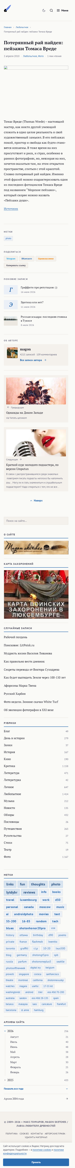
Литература (11, 773)
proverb (10, 974)
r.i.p (36, 948)
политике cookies (41, 1149)
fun (22, 884)
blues (10, 928)
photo (8, 238)
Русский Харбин (15, 694)
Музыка (9, 801)
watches (10, 986)
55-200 (11, 921)
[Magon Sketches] (7, 8)
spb (56, 955)
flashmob (37, 941)
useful (35, 986)
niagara (23, 986)
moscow (45, 907)
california (37, 980)
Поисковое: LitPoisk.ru (19, 645)
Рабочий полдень (15, 637)
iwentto (52, 941)
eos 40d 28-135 (40, 998)
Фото (41, 56)
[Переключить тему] (44, 10)
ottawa (24, 935)
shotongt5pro (40, 955)
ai (7, 914)
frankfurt (61, 1004)
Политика (12, 1133)
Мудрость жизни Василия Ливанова (28, 653)
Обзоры (9, 815)
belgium (50, 967)
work (45, 900)
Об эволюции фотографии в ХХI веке (29, 710)
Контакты (37, 1133)
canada (29, 907)
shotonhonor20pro (32, 928)
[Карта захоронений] (36, 594)
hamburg (38, 1010)
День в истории (14, 738)
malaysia (23, 1004)
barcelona (11, 1010)
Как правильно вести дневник (24, 661)
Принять (36, 1162)
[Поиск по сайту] (51, 10)
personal (12, 907)
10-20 (46, 948)
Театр (7, 849)
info (44, 892)
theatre (9, 980)
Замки (8, 745)
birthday (38, 935)
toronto (10, 948)
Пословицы (11, 822)
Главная (8, 27)
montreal (23, 980)
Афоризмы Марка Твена (20, 685)
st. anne (25, 1010)
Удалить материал (36, 1137)
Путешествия (13, 829)
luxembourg (28, 900)
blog (8, 955)
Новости (9, 808)
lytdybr (11, 892)
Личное (9, 787)
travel (10, 900)
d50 (58, 900)
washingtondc (13, 992)
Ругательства (13, 836)
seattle (60, 961)
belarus (9, 1004)
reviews (29, 892)
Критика (9, 766)
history (10, 935)
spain (56, 998)
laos (34, 1004)
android (29, 992)
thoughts (38, 884)
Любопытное (22, 27)
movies (44, 914)
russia (9, 961)
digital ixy (35, 967)
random (41, 921)
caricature (47, 1004)
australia (10, 998)
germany (22, 955)
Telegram (10, 258)
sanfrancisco (52, 974)
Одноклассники (46, 258)
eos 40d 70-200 (56, 992)
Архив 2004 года (14, 1098)
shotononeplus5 (41, 961)
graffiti (24, 948)
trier (40, 992)
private (10, 941)
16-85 (26, 921)
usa (53, 928)
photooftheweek (15, 968)
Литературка (12, 780)
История (9, 752)
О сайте (9, 534)
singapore (24, 974)
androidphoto (23, 914)
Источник (11, 208)
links (10, 884)
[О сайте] (36, 548)
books (56, 892)
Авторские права (55, 1133)
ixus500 (60, 948)
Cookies (24, 1133)
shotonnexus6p (56, 980)
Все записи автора (31, 360)
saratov (23, 998)
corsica (37, 974)
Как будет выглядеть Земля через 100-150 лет (35, 677)
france (23, 941)
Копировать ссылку (16, 265)
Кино (7, 759)
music (60, 907)
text (57, 914)
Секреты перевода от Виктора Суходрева (31, 669)
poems (62, 935)
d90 (50, 935)
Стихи (8, 842)
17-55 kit (48, 986)
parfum (22, 961)
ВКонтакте (27, 258)
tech (55, 921)
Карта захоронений (19, 564)
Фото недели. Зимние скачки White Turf (31, 702)
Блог (7, 731)
